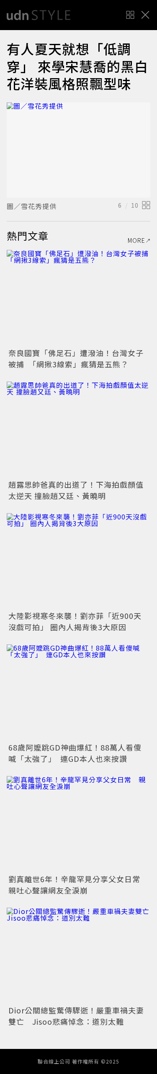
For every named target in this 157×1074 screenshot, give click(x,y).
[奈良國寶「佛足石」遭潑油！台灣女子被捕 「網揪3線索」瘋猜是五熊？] (78, 298)
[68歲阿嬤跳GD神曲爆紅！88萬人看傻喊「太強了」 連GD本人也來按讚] (78, 692)
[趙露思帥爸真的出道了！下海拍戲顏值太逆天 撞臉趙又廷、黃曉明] (78, 429)
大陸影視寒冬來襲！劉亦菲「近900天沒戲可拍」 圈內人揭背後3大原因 (75, 621)
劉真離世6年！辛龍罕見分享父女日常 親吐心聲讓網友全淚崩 (78, 884)
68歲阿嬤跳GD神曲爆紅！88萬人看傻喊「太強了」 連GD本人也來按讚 (75, 753)
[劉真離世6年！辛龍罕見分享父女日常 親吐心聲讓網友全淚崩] (78, 824)
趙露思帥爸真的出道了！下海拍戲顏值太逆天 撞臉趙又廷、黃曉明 (76, 490)
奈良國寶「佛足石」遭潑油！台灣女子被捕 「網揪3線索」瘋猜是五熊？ (76, 358)
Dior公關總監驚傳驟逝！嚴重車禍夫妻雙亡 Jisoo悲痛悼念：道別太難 (76, 1016)
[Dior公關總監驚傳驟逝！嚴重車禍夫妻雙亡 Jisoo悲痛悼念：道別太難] (78, 955)
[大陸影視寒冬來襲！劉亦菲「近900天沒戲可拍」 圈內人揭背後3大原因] (78, 561)
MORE (136, 240)
